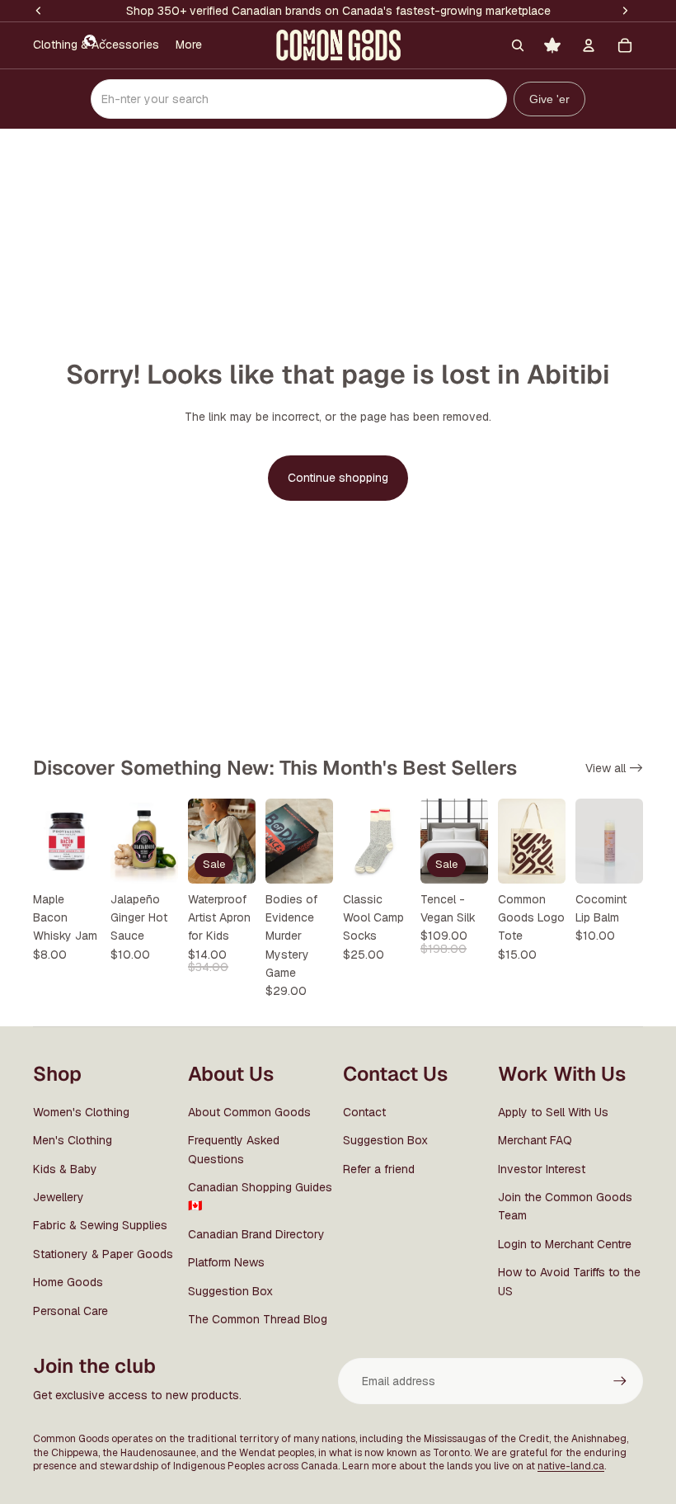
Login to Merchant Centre (564, 1244)
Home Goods (68, 1282)
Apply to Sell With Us (553, 1112)
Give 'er (549, 99)
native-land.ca (571, 1466)
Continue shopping (338, 477)
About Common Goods (249, 1112)
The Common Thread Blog (257, 1319)
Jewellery (58, 1197)
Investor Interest (541, 1169)
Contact (364, 1112)
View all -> (614, 768)
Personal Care (70, 1311)
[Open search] (518, 45)
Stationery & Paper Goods (103, 1254)
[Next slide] (243, 841)
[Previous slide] (201, 841)
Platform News (226, 1262)
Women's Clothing (81, 1112)
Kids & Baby (65, 1169)
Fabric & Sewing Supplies (100, 1225)
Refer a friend (379, 1169)
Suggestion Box (230, 1291)
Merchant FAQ (535, 1140)
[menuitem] (189, 45)
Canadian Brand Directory (256, 1234)
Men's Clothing (72, 1140)
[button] (95, 40)
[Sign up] (620, 1381)
